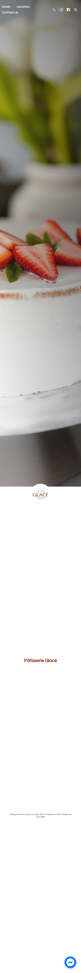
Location (23, 6)
